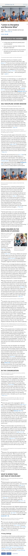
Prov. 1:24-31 (17, 525)
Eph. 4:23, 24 (13, 144)
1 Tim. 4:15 (20, 207)
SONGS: (4, 34)
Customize (15, 553)
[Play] (0, 6)
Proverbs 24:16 (4, 161)
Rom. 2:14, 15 (12, 258)
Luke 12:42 (11, 384)
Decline (9, 553)
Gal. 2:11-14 (12, 438)
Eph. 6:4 (15, 127)
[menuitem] (2, 1)
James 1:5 (3, 63)
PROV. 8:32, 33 (8, 31)
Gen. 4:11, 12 (22, 501)
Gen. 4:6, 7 (5, 497)
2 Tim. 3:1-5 (7, 253)
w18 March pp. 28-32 (10, 4)
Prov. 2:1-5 (4, 395)
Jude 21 (6, 74)
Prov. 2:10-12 (12, 71)
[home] (2, 1)
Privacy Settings (21, 550)
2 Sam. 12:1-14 (20, 432)
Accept (3, 553)
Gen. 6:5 (21, 296)
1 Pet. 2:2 (15, 196)
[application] (14, 7)
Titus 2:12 (4, 152)
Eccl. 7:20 (21, 154)
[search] (26, 2)
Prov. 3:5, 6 (12, 356)
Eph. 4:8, (23, 404)
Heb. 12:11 (21, 485)
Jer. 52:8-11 (13, 513)
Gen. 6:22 (22, 287)
